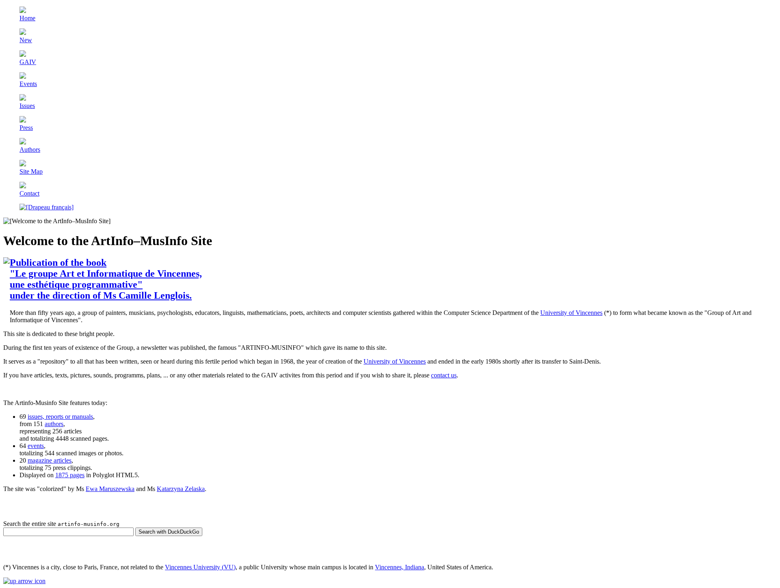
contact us (444, 375)
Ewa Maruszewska (110, 488)
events (36, 445)
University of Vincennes (571, 312)
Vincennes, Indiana (399, 567)
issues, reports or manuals (60, 416)
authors (54, 423)
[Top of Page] (24, 580)
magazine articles (50, 460)
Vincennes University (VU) (200, 567)
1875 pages (69, 475)
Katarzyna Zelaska (181, 488)
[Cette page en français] (47, 207)
